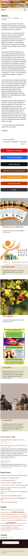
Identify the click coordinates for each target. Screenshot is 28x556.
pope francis (11, 525)
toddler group (18, 529)
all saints (8, 509)
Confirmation (4, 516)
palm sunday (24, 523)
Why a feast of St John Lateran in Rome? (11, 491)
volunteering (8, 530)
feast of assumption (14, 518)
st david (11, 527)
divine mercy (21, 516)
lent (19, 520)
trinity (22, 529)
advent (2, 509)
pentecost (6, 525)
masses (24, 520)
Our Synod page (9, 267)
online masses (18, 523)
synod (13, 529)
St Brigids (8, 527)
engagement (3, 518)
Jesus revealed (8, 139)
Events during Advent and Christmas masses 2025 (13, 487)
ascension (10, 512)
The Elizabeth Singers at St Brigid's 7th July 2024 (13, 440)
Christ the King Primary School (21, 514)
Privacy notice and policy (8, 551)
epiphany (8, 518)
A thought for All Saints (6, 495)
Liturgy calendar (14, 164)
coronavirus (9, 516)
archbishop (22, 509)
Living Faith (7, 367)
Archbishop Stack (4, 512)
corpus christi (15, 516)
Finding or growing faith (6, 482)
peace (2, 525)
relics (22, 525)
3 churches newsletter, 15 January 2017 (14, 142)
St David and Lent (5, 478)
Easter (25, 516)
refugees (19, 525)
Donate (14, 190)
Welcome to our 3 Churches (13, 227)
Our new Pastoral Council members (9, 498)
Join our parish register (14, 183)
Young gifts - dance (5, 461)
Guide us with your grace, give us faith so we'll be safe (14, 445)
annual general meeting (15, 509)
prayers (15, 525)
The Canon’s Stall (8, 437)
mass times (3, 523)
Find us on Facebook (14, 157)
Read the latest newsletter (14, 177)
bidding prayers (18, 512)
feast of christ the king (22, 518)
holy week (15, 520)
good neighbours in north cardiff (6, 520)
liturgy (21, 520)
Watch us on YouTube (14, 150)
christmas (3, 514)
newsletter (16, 18)
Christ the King (10, 514)
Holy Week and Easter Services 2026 (10, 475)
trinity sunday (3, 530)
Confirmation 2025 (5, 502)
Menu (3, 9)
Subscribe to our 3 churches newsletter (14, 171)
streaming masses (6, 529)
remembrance (3, 527)
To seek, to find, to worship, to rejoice (10, 485)
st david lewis (16, 527)
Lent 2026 (3, 480)
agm (5, 509)
